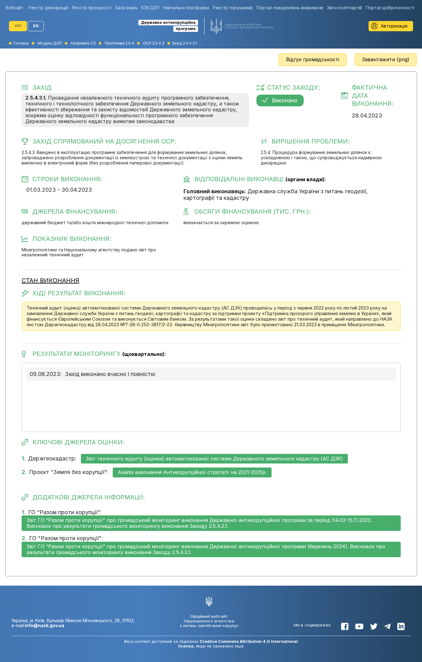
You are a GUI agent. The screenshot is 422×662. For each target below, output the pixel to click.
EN (36, 25)
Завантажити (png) (385, 59)
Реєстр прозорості (92, 7)
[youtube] (359, 626)
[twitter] (374, 626)
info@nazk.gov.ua (44, 625)
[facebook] (344, 626)
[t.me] (387, 626)
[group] (16, 7)
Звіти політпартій (344, 7)
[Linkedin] (401, 626)
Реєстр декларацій (48, 7)
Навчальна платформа (186, 7)
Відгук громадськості (312, 59)
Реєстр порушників (233, 7)
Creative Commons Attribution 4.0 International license (238, 643)
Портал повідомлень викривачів (289, 7)
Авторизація (394, 25)
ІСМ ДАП (150, 7)
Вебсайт (14, 7)
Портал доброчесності (390, 7)
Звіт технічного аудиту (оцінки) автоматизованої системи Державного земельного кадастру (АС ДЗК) (214, 458)
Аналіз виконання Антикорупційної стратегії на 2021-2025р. (192, 472)
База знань (127, 7)
